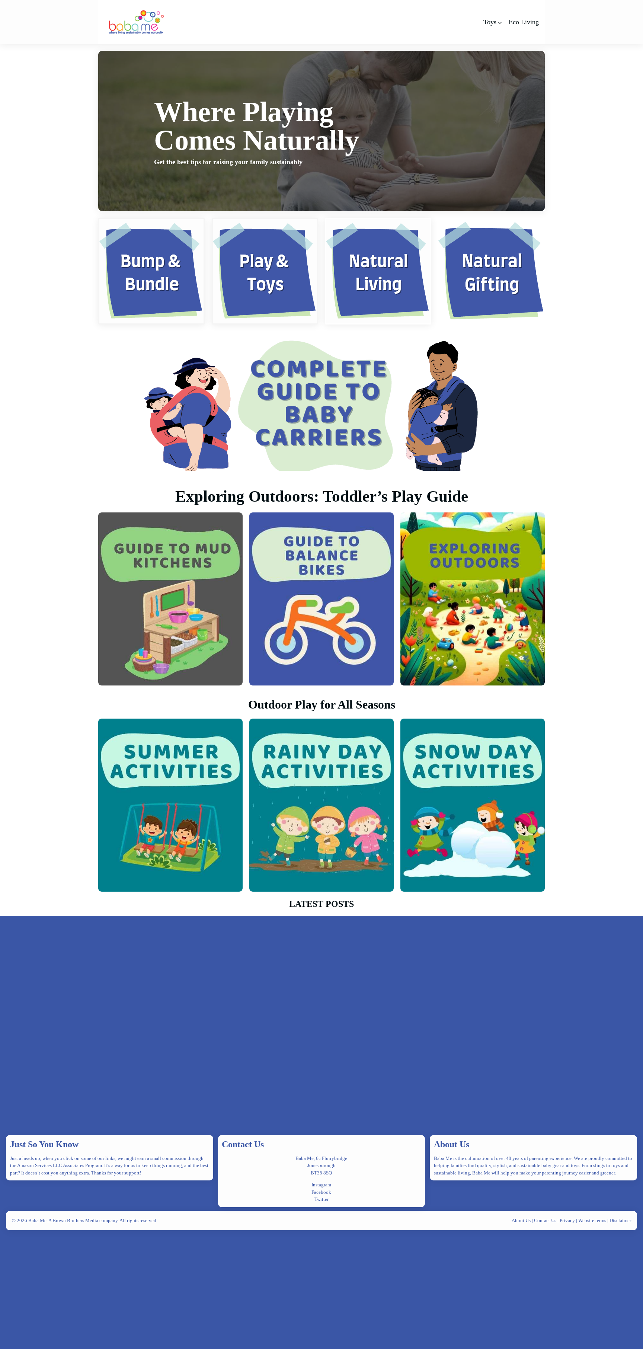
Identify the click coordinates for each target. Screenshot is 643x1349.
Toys (489, 22)
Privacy (568, 1220)
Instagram (321, 1184)
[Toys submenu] (500, 22)
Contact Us (243, 1144)
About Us (451, 1144)
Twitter (321, 1199)
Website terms (592, 1220)
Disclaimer (620, 1220)
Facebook (321, 1192)
